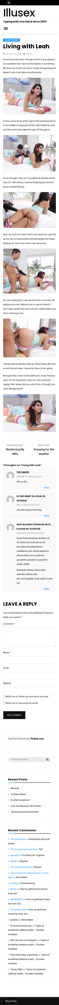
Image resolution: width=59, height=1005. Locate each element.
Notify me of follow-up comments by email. (27, 696)
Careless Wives (18, 794)
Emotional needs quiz (21, 925)
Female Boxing (27, 883)
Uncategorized (11, 40)
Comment (9, 624)
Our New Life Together (33, 855)
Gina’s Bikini (21, 877)
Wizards (15, 788)
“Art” (41, 849)
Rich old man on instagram (23, 940)
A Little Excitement (20, 800)
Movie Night (27, 920)
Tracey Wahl (16, 969)
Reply (46, 487)
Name (7, 652)
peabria (14, 920)
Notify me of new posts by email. (22, 703)
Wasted (24, 861)
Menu (8, 28)
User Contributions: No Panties (26, 806)
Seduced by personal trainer (25, 812)
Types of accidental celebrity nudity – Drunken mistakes (26, 930)
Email (6, 668)
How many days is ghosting (23, 955)
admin (29, 54)
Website (7, 683)
